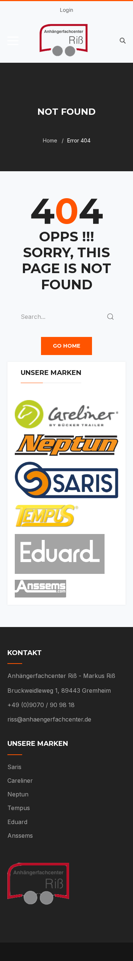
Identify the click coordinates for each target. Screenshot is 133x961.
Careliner (20, 780)
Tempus (18, 808)
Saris (14, 767)
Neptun (17, 794)
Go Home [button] (66, 345)
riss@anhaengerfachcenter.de (49, 719)
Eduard (17, 822)
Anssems (20, 835)
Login (66, 10)
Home (50, 140)
